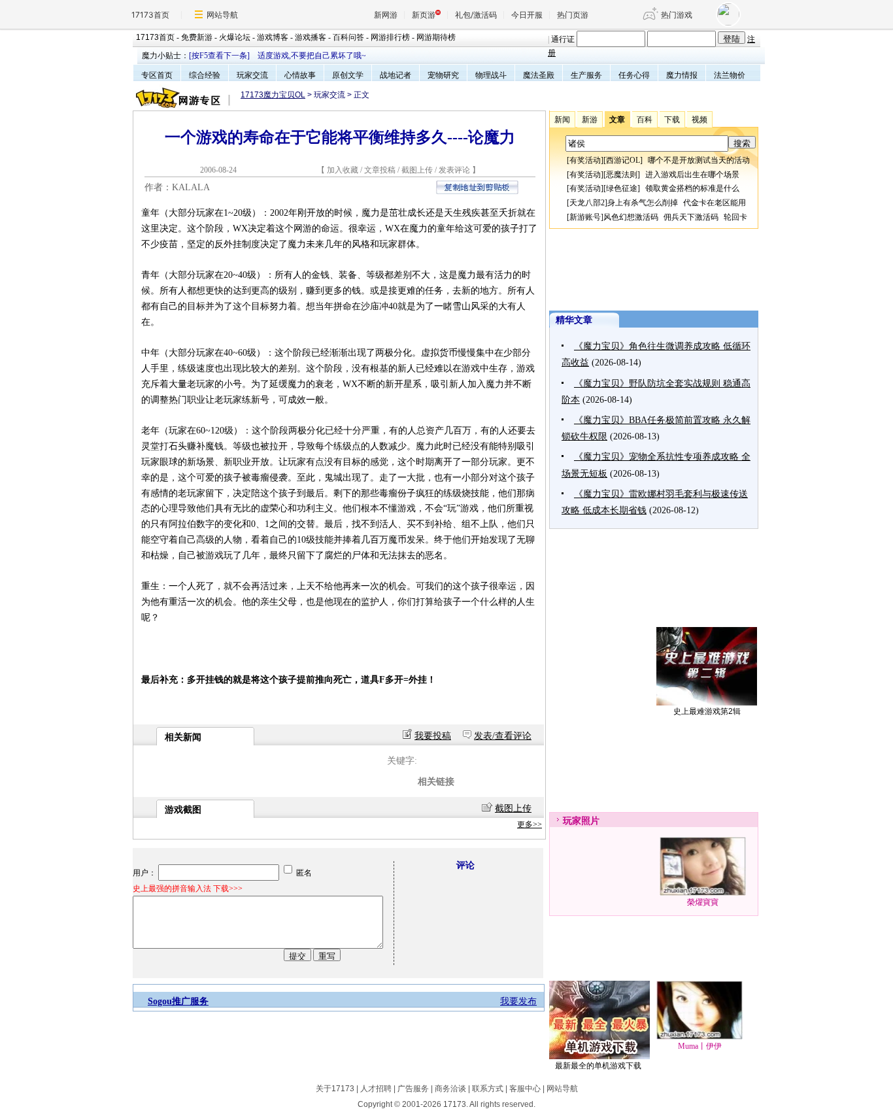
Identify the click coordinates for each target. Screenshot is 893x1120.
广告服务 (413, 1088)
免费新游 (196, 37)
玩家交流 (252, 75)
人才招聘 (376, 1088)
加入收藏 (342, 170)
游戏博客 (272, 37)
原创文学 (347, 75)
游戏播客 (310, 37)
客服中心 (525, 1088)
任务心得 (634, 75)
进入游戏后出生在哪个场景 (692, 174)
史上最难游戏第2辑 (707, 711)
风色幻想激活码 (630, 217)
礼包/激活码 (476, 15)
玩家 (572, 821)
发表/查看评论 (502, 736)
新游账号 (585, 217)
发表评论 (454, 170)
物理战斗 (491, 75)
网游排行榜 (390, 37)
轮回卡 (735, 217)
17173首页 (150, 15)
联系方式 (487, 1088)
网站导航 (222, 15)
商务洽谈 (450, 1088)
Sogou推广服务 (178, 1001)
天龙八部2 (587, 202)
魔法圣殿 (538, 75)
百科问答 (348, 37)
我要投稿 (432, 736)
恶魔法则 (621, 174)
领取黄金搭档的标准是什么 (692, 188)
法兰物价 (729, 75)
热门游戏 (676, 15)
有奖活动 (585, 160)
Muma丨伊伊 (700, 1046)
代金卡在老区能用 (714, 202)
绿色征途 (621, 188)
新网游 (385, 15)
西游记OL (623, 160)
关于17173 (335, 1088)
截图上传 (417, 170)
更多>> (529, 824)
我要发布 (518, 1001)
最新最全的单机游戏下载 (598, 1065)
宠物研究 (443, 75)
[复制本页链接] (477, 191)
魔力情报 (682, 75)
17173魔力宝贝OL (273, 94)
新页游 (423, 15)
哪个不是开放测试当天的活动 (699, 160)
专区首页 (157, 75)
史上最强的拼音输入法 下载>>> (188, 888)
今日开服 (527, 15)
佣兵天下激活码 (691, 217)
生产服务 (586, 75)
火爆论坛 (234, 37)
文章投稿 (380, 170)
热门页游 (572, 15)
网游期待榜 (436, 37)
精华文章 (574, 320)
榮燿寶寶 (702, 902)
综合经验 (204, 75)
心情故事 (300, 75)
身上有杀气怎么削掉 (642, 202)
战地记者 (395, 75)
